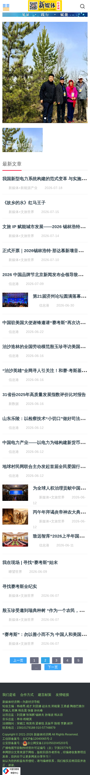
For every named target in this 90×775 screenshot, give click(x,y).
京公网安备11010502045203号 (47, 743)
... (36, 667)
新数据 (14, 404)
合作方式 (27, 695)
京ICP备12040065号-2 (37, 738)
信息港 (14, 284)
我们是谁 (9, 695)
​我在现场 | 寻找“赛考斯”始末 (30, 562)
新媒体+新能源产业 (23, 188)
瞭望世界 (15, 572)
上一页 (18, 660)
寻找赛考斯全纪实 (19, 586)
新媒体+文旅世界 (21, 212)
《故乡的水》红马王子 (24, 202)
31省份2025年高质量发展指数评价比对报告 (44, 394)
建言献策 (44, 695)
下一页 (53, 667)
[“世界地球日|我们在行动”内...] (35, 152)
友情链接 (62, 695)
